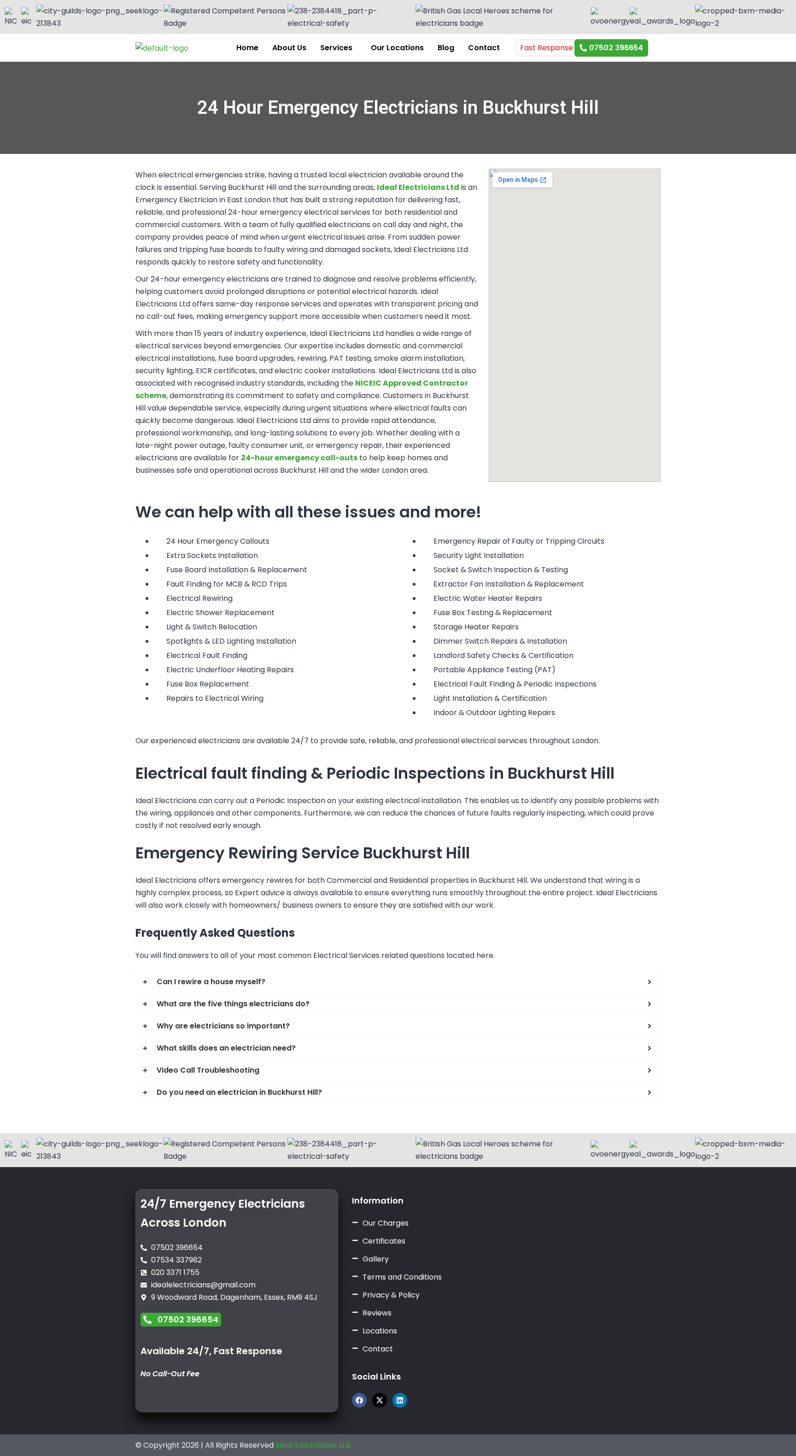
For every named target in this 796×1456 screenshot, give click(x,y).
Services (336, 47)
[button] (338, 48)
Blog (446, 47)
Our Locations (397, 47)
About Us (289, 47)
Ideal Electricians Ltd (312, 1445)
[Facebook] (359, 1400)
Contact (484, 47)
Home (247, 47)
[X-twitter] (379, 1400)
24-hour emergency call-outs (299, 457)
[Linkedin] (399, 1400)
